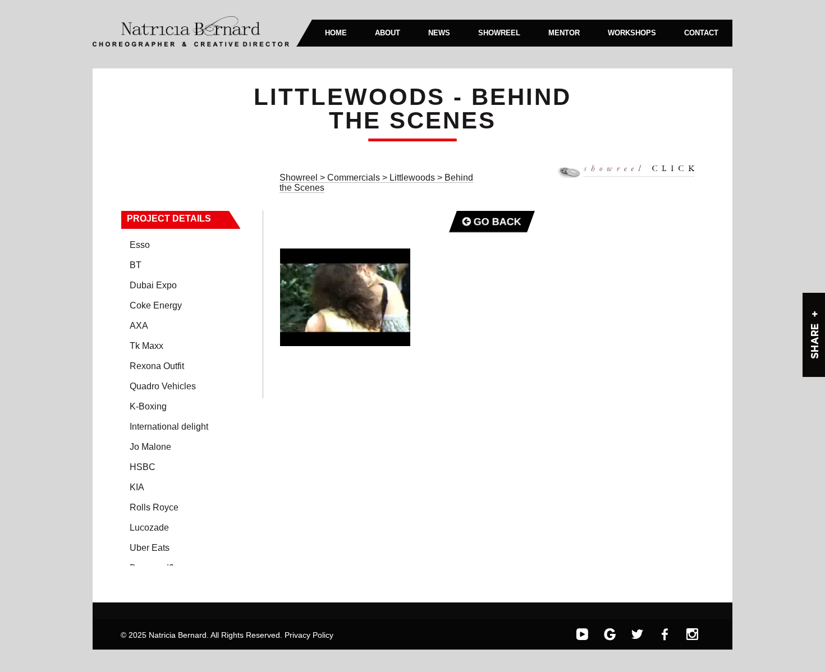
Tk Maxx (146, 346)
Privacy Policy (309, 634)
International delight (169, 426)
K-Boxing (148, 406)
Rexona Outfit (157, 366)
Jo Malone (150, 447)
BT (135, 265)
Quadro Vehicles (163, 386)
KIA (137, 487)
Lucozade (149, 527)
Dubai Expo (153, 285)
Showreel (298, 177)
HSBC (142, 467)
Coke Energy (156, 305)
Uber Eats (149, 548)
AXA (139, 325)
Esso (140, 245)
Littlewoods (413, 177)
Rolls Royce (154, 507)
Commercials (354, 177)
